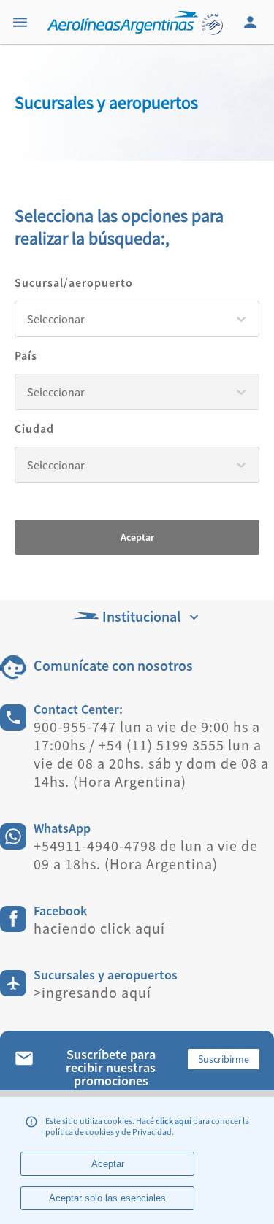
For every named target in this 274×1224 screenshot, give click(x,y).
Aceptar (137, 537)
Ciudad (34, 428)
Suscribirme (223, 1059)
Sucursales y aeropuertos (106, 974)
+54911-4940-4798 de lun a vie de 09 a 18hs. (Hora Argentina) (146, 854)
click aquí (173, 1120)
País (26, 355)
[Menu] (22, 22)
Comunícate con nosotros (113, 665)
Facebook (60, 910)
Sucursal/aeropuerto (74, 282)
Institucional (141, 616)
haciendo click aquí (99, 928)
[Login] (252, 22)
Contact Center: (78, 709)
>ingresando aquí (92, 992)
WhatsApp (62, 828)
